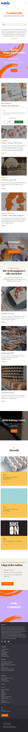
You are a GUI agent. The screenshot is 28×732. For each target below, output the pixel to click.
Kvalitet (3, 695)
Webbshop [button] (4, 715)
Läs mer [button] (14, 70)
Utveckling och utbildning (7, 678)
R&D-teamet (4, 679)
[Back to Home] (5, 3)
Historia (3, 692)
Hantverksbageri (5, 649)
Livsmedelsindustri (5, 656)
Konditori (3, 650)
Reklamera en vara (5, 702)
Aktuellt (3, 684)
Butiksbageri (4, 653)
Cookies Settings (13, 118)
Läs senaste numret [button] (14, 251)
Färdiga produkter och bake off (8, 664)
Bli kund (3, 710)
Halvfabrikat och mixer (6, 663)
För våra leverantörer (6, 711)
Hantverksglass (4, 652)
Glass (2, 666)
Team (2, 699)
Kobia (2, 691)
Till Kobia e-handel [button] (7, 583)
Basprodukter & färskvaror (7, 661)
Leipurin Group (12, 726)
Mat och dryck (4, 667)
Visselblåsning (4, 698)
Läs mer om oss (14, 38)
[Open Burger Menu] (26, 3)
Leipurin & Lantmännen (6, 696)
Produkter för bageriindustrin (7, 670)
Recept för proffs (5, 680)
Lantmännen (14, 727)
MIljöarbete (3, 693)
